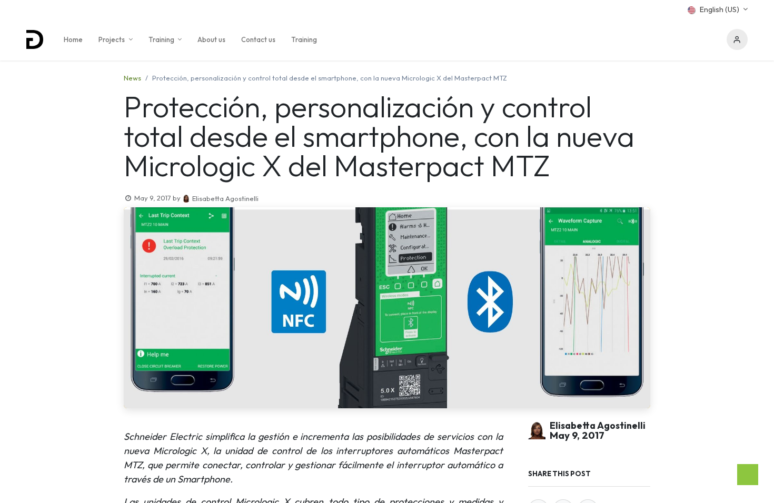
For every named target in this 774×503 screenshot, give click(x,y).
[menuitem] (73, 39)
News (132, 78)
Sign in (737, 39)
